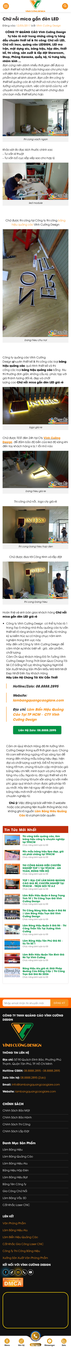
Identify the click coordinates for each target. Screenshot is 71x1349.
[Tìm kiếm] (65, 6)
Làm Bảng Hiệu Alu (15, 1230)
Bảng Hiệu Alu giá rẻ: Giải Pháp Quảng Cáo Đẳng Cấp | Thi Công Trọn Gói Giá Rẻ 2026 (44, 971)
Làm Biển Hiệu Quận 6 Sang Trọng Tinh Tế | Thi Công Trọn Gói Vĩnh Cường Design (44, 898)
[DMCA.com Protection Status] (13, 1282)
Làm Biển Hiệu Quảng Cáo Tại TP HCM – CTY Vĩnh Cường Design (38, 714)
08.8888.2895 (51, 1070)
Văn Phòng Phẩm (14, 1223)
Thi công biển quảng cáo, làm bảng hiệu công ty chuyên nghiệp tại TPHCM (44, 839)
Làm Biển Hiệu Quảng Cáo (20, 1237)
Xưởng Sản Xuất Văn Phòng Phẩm (25, 1258)
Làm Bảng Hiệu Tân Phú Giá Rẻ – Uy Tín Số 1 (43, 942)
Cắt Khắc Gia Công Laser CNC (23, 1244)
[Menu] (6, 6)
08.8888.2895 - (33, 1070)
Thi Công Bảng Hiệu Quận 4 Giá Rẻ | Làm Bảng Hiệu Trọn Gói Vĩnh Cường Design (44, 913)
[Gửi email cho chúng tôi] (18, 1272)
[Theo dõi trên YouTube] (30, 1272)
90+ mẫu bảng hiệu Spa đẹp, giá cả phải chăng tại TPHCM (43, 853)
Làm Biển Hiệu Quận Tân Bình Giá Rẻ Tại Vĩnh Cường (43, 956)
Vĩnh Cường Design (48, 25)
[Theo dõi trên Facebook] (6, 1272)
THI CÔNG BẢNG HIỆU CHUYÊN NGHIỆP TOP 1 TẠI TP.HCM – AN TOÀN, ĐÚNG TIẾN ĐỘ (42, 868)
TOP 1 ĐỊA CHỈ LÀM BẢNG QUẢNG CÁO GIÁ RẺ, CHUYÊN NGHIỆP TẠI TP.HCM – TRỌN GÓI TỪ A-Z (44, 883)
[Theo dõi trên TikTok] (12, 1272)
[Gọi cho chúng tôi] (24, 1272)
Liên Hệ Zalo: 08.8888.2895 (37, 730)
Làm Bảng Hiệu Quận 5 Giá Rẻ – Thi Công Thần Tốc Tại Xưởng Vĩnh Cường (44, 928)
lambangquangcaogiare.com (38, 700)
